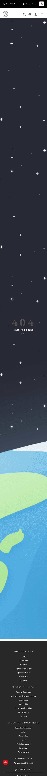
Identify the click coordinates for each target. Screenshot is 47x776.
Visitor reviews (23, 752)
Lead (23, 656)
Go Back (23, 334)
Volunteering (23, 700)
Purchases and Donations (23, 708)
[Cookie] (5, 762)
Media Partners (23, 712)
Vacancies (23, 664)
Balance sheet (23, 736)
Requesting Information (23, 728)
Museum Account (31, 4)
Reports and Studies (23, 673)
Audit (23, 740)
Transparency (23, 748)
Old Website (23, 677)
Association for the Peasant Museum (23, 696)
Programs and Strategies (23, 669)
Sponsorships (23, 704)
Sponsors (23, 716)
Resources (23, 681)
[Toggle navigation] (42, 14)
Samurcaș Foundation (23, 692)
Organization (23, 660)
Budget (23, 732)
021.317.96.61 (10, 4)
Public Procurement (23, 744)
